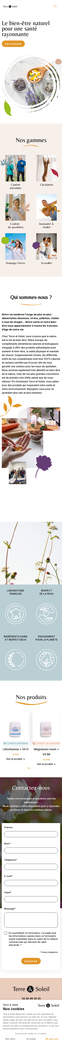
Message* (9, 908)
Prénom (8, 827)
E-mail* (8, 876)
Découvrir (13, 44)
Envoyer (31, 961)
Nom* (7, 843)
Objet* (7, 892)
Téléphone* (10, 859)
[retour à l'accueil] (10, 6)
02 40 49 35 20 (31, 998)
